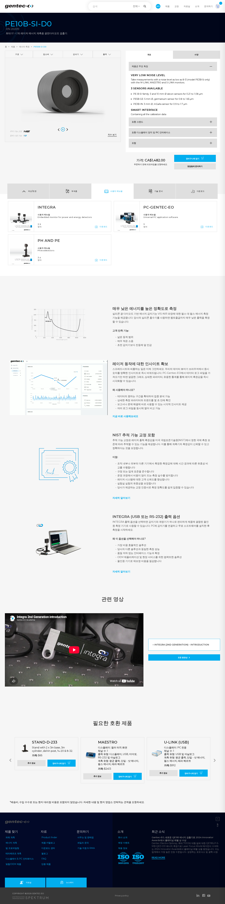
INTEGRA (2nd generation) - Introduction (181, 644)
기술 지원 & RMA (86, 848)
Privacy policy (122, 895)
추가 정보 (31, 763)
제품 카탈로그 (48, 842)
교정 (176, 6)
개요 (149, 54)
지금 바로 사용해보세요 (125, 416)
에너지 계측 (11, 842)
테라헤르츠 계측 (13, 853)
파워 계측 (10, 837)
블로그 (44, 853)
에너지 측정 (24, 47)
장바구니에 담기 (193, 158)
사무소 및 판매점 (85, 837)
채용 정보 (122, 848)
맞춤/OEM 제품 (13, 864)
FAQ (43, 858)
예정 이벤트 (123, 842)
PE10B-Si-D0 (40, 47)
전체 (135, 6)
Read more (158, 857)
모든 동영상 (183, 657)
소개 (197, 6)
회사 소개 (122, 837)
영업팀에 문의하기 (194, 166)
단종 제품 (46, 864)
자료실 (187, 6)
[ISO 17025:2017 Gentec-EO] (138, 858)
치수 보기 (112, 135)
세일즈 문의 (83, 842)
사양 (196, 54)
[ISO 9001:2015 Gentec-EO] (123, 858)
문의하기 (208, 6)
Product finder (49, 837)
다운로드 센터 (48, 848)
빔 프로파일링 (12, 848)
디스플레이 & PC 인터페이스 (20, 858)
